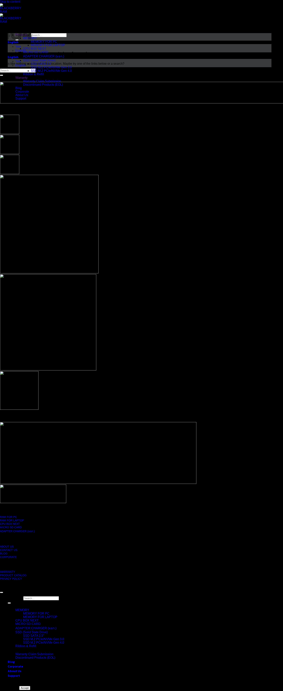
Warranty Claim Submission (34, 654)
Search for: (15, 598)
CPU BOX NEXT (27, 620)
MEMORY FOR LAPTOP (40, 617)
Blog (11, 661)
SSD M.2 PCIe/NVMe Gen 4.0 (43, 642)
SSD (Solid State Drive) (31, 632)
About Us (14, 671)
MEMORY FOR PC (36, 613)
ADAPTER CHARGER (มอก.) (35, 628)
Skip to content (10, 1)
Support (14, 675)
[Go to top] (1, 592)
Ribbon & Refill (25, 646)
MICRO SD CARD (28, 624)
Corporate (15, 666)
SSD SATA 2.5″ (33, 635)
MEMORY (22, 610)
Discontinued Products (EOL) (35, 657)
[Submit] (1, 75)
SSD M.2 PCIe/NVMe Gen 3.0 (43, 639)
